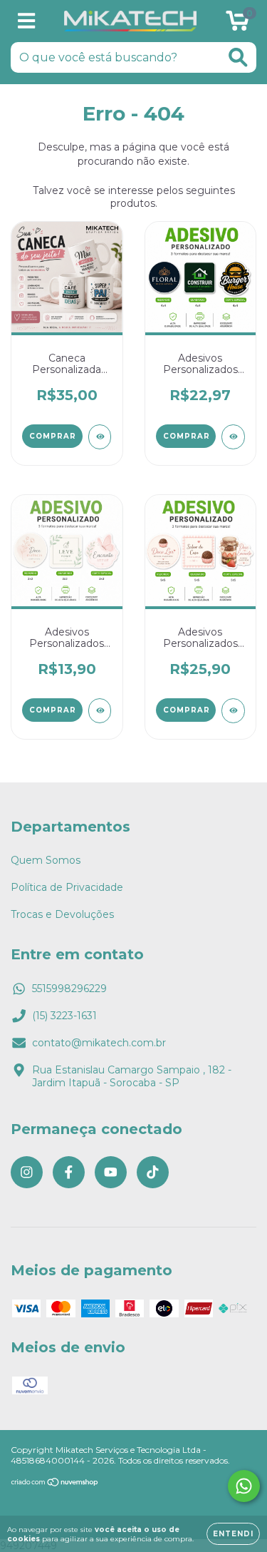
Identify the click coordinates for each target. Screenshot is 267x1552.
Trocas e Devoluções (62, 914)
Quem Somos (45, 860)
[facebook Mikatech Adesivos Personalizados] (69, 1172)
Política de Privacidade (67, 887)
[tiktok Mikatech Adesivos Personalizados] (153, 1172)
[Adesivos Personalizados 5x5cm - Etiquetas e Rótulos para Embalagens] (233, 710)
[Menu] (27, 21)
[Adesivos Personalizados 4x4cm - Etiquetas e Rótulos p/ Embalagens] (233, 436)
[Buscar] (238, 57)
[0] (237, 25)
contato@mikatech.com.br (99, 1042)
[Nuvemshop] (55, 1483)
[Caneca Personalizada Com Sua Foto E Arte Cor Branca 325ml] (100, 436)
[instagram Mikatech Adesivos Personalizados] (27, 1172)
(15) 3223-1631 (64, 1015)
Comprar (186, 436)
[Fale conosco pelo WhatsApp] (244, 1486)
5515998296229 (69, 988)
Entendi (233, 1533)
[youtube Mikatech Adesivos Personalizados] (111, 1172)
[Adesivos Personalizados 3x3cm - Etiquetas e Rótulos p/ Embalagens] (100, 710)
